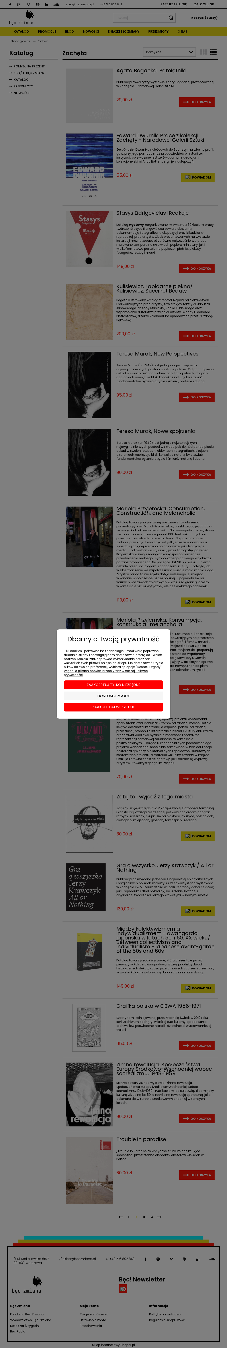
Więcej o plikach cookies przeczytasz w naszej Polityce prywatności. (106, 673)
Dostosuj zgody (113, 695)
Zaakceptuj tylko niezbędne (113, 684)
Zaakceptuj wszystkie (113, 706)
